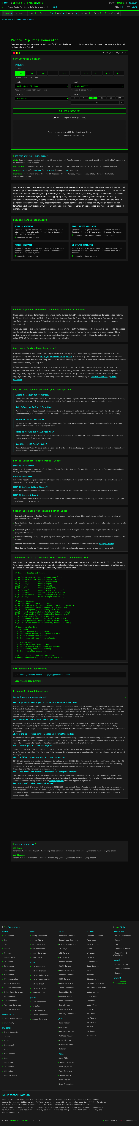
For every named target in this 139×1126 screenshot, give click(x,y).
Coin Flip (63, 1058)
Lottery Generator (94, 936)
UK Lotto (90, 953)
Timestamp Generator (12, 1005)
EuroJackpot (91, 962)
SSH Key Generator (66, 1014)
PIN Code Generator (67, 944)
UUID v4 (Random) (38, 971)
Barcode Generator (39, 1019)
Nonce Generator (66, 983)
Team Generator (65, 1071)
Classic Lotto (92, 979)
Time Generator (9, 1001)
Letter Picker (37, 940)
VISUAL (71, 13)
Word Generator (37, 949)
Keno (88, 970)
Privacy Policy (120, 964)
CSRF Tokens (64, 979)
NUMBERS (20, 13)
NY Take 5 (91, 1022)
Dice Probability (66, 1084)
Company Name (8, 957)
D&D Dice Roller (66, 1032)
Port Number (8, 975)
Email (5, 944)
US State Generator (11, 983)
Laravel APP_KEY (66, 996)
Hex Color (35, 1006)
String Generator (38, 936)
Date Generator (9, 996)
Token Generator (66, 988)
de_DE (86, 73)
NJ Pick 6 (91, 1035)
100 (119, 98)
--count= (75, 94)
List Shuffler (65, 1067)
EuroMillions (92, 949)
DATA (7, 13)
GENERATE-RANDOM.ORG (19, 1120)
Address (6, 949)
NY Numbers (91, 1031)
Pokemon (62, 1049)
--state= (19, 94)
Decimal (6, 1041)
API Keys (62, 949)
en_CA (42, 73)
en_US (20, 73)
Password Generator (67, 936)
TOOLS (110, 13)
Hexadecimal (8, 1045)
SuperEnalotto (92, 966)
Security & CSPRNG (122, 949)
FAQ (115, 944)
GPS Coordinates (10, 979)
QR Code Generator (39, 1015)
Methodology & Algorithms (120, 954)
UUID (59, 13)
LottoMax (90, 1001)
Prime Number (8, 1054)
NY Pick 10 (91, 1018)
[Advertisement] (69, 29)
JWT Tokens (63, 957)
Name (4, 940)
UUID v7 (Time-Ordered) (41, 975)
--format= (75, 82)
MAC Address (8, 966)
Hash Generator (65, 1001)
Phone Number (8, 970)
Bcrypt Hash (64, 1005)
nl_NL (108, 73)
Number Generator (10, 1032)
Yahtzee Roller (65, 1036)
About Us (117, 940)
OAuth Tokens (64, 966)
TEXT (33, 13)
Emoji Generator (38, 944)
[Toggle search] (118, 13)
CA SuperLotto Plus (95, 983)
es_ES (64, 73)
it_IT (75, 73)
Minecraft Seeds (66, 1045)
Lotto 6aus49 (92, 996)
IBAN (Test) (8, 1023)
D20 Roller (63, 1027)
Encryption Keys (66, 992)
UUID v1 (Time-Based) (40, 979)
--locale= (19, 69)
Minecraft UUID (37, 992)
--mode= (18, 82)
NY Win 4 (90, 1027)
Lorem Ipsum (36, 957)
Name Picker (64, 1080)
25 (102, 98)
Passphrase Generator (68, 940)
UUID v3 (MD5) (37, 984)
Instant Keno (92, 975)
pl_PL (119, 73)
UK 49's (90, 957)
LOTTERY (85, 13)
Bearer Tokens (65, 962)
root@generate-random (11, 19)
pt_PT (97, 73)
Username (6, 953)
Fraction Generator (11, 1009)
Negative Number (10, 1075)
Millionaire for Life (96, 988)
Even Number (8, 1067)
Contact (117, 973)
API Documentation (122, 936)
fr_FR (53, 73)
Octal (5, 1049)
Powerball (91, 940)
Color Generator (38, 1002)
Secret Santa (64, 1075)
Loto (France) (92, 1005)
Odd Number (7, 1071)
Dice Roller (64, 1023)
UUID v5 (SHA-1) (38, 988)
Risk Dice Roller (66, 1040)
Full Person (8, 936)
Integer (6, 1036)
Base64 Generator (38, 953)
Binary (5, 1058)
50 (111, 98)
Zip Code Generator (11, 988)
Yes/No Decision (66, 1062)
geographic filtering (106, 544)
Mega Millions (92, 944)
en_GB (31, 73)
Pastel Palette (37, 1010)
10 (93, 98)
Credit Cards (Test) (12, 1019)
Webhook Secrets (66, 970)
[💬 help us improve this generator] (69, 118)
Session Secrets (66, 975)
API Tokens (63, 953)
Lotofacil (91, 1009)
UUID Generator (37, 966)
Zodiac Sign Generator (13, 992)
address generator (99, 376)
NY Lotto (90, 1014)
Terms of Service (121, 969)
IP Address (7, 962)
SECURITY (46, 13)
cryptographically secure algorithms (56, 356)
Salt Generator (65, 1009)
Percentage (7, 1062)
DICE (98, 13)
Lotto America (92, 992)
